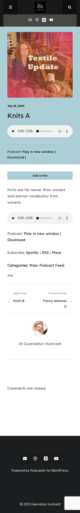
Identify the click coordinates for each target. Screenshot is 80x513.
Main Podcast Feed (46, 265)
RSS (45, 252)
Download (15, 157)
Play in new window (38, 152)
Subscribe (40, 175)
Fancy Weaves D (55, 303)
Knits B (18, 301)
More (56, 252)
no (11, 275)
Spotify (32, 252)
